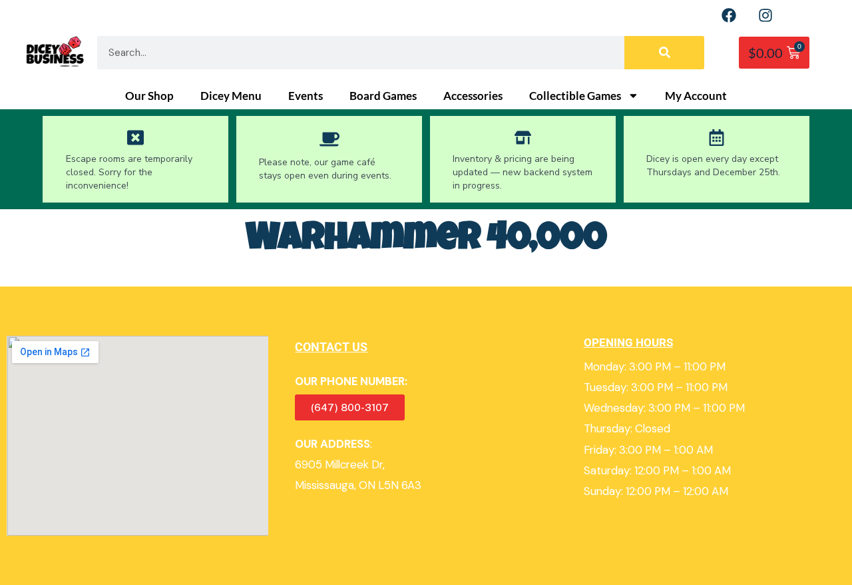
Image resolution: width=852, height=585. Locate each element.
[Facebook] (729, 15)
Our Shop (149, 96)
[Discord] (802, 15)
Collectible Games (575, 96)
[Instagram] (765, 15)
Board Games (383, 96)
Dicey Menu (231, 96)
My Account (696, 96)
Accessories (473, 96)
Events (305, 96)
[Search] (664, 52)
